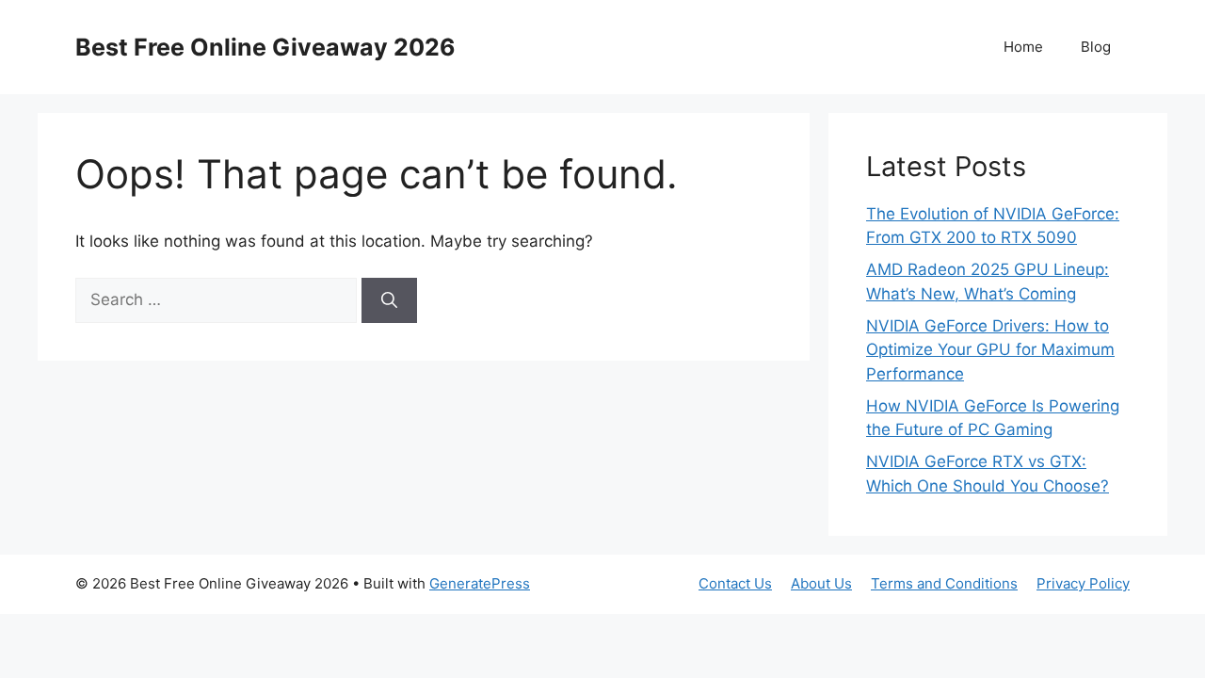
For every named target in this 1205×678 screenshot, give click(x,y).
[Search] (389, 300)
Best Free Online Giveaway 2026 (265, 47)
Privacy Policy (1083, 583)
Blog (1096, 47)
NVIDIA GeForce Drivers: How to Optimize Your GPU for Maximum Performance (990, 349)
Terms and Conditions (944, 583)
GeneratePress (479, 583)
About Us (821, 583)
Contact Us (735, 583)
